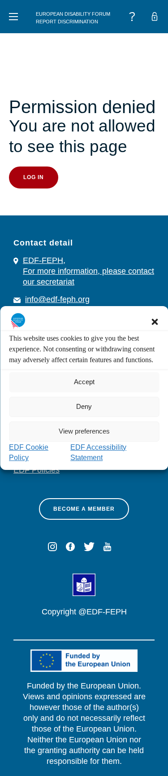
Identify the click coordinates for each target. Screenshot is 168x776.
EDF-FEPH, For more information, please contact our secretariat (88, 271)
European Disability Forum (73, 14)
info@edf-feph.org (57, 299)
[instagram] (52, 546)
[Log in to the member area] (154, 16)
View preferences (84, 431)
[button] (154, 321)
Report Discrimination (67, 21)
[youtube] (107, 546)
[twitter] (89, 546)
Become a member (84, 509)
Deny (84, 406)
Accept (84, 382)
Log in (33, 177)
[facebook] (70, 546)
